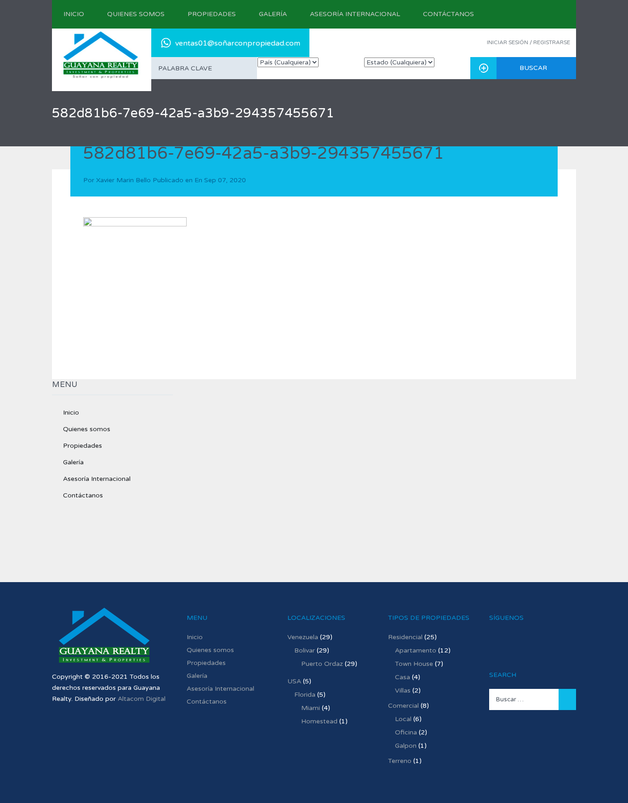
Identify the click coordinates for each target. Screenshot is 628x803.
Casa (402, 677)
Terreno (399, 761)
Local (403, 719)
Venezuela (302, 637)
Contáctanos (448, 14)
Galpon (406, 746)
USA (294, 681)
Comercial (403, 706)
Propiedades (212, 14)
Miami (310, 708)
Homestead (319, 721)
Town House (414, 664)
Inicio (73, 14)
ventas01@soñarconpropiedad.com (237, 43)
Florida (304, 695)
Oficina (406, 732)
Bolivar (304, 650)
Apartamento (415, 650)
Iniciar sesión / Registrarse (528, 42)
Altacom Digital (142, 699)
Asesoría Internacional (355, 14)
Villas (403, 690)
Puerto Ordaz (322, 664)
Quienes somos (136, 14)
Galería (273, 14)
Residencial (405, 637)
